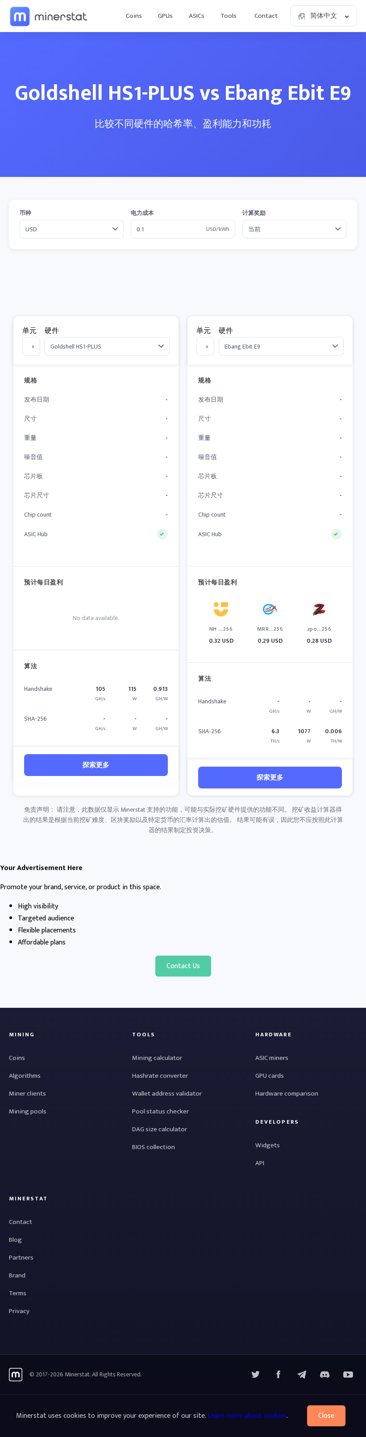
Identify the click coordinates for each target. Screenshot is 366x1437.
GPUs (165, 15)
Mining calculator (157, 1057)
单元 (29, 331)
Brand (17, 1275)
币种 (25, 213)
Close (326, 1416)
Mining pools (27, 1111)
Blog (15, 1239)
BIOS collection (153, 1147)
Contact (266, 15)
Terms (17, 1293)
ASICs (196, 15)
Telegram (302, 1375)
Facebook (278, 1375)
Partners (21, 1257)
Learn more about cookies (247, 1416)
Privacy (19, 1311)
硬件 (52, 331)
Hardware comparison (286, 1093)
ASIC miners (271, 1057)
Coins (134, 15)
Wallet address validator (167, 1093)
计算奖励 (254, 213)
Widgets (267, 1145)
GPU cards (269, 1075)
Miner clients (27, 1093)
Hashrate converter (160, 1075)
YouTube (325, 1375)
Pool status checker (160, 1111)
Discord (348, 1375)
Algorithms (25, 1075)
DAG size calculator (159, 1129)
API (259, 1163)
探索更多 (96, 765)
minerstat (49, 16)
